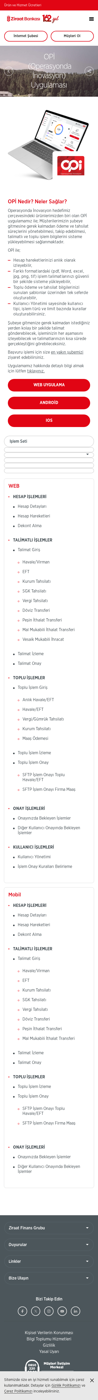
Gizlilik (49, 1345)
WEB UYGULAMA (59, 387)
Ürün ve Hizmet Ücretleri (22, 5)
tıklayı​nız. (36, 371)
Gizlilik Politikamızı (65, 1385)
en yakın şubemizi (67, 352)
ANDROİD (59, 404)
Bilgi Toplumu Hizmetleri (37, 1339)
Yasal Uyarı (49, 1352)
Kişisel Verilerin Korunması (38, 1333)
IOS (59, 422)
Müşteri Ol (77, 38)
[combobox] (49, 449)
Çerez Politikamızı (18, 1391)
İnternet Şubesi (29, 38)
